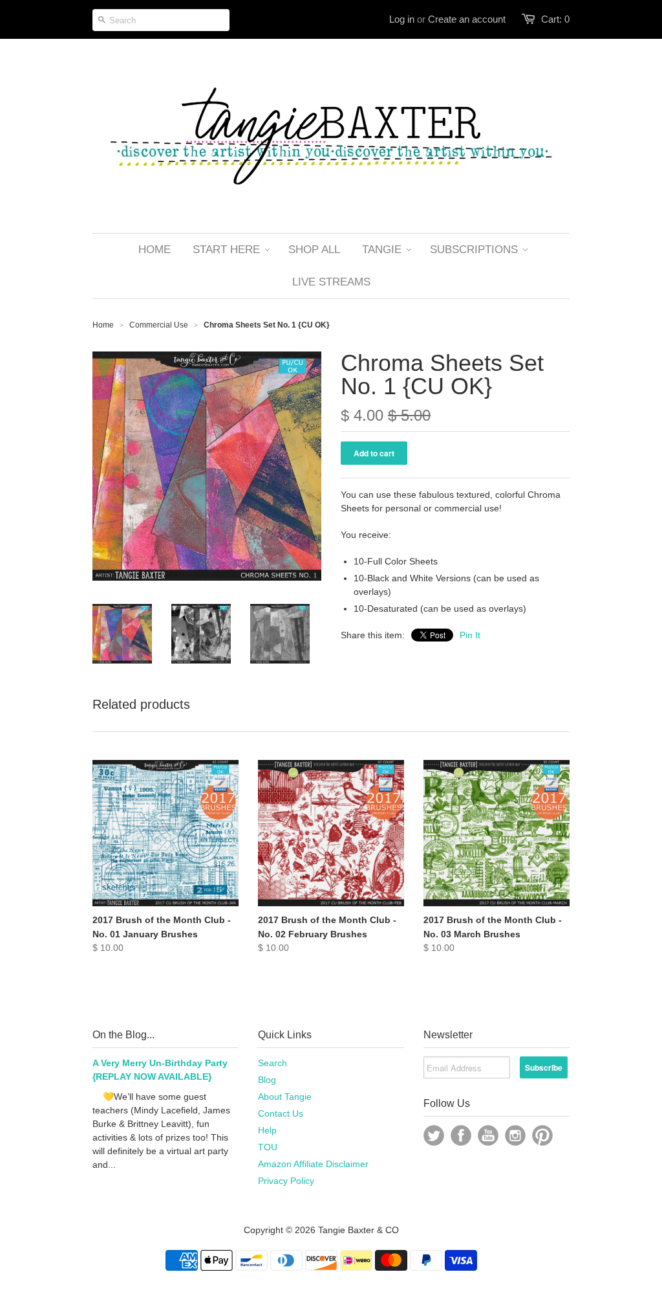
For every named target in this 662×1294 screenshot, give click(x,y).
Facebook (461, 1135)
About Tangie (285, 1096)
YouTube (488, 1135)
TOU (267, 1147)
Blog (267, 1080)
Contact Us (280, 1113)
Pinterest (542, 1135)
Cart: (555, 19)
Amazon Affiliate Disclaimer (313, 1164)
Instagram (515, 1135)
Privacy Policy (286, 1181)
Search (272, 1063)
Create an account (467, 19)
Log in (401, 19)
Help (267, 1130)
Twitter (433, 1135)
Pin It (470, 635)
